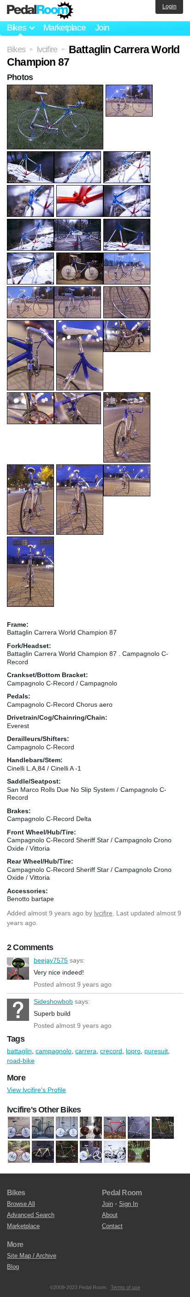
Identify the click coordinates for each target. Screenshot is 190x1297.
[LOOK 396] (43, 1152)
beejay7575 (18, 968)
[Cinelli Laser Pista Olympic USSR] (91, 1128)
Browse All (21, 1203)
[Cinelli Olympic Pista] (115, 1128)
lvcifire (103, 913)
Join (102, 27)
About (110, 1214)
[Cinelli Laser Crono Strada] (67, 1128)
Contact (112, 1226)
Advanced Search (30, 1214)
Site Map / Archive (31, 1255)
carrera (85, 1051)
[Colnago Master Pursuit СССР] (19, 1152)
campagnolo (53, 1051)
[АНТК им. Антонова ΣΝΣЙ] (115, 1152)
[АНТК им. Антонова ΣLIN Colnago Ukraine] (91, 1152)
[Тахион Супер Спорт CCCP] (139, 1152)
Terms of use (125, 1287)
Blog (13, 1266)
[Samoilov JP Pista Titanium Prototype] (67, 1152)
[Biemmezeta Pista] (43, 1128)
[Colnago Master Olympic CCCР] (163, 1128)
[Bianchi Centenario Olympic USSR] (19, 1128)
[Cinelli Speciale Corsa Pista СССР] (139, 1128)
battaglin (19, 1051)
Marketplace (64, 27)
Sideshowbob (18, 1010)
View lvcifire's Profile (36, 1089)
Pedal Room (40, 10)
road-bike (21, 1060)
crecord (111, 1051)
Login (169, 6)
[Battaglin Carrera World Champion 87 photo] (56, 89)
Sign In (128, 1203)
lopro (133, 1051)
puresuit (156, 1051)
